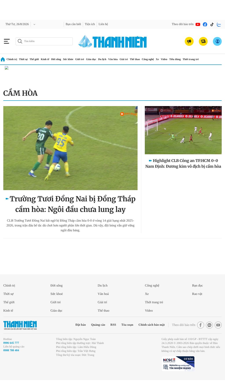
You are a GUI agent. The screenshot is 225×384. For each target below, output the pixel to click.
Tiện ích (90, 24)
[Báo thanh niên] (112, 41)
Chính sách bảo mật (151, 325)
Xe (157, 59)
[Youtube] (198, 24)
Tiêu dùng (175, 59)
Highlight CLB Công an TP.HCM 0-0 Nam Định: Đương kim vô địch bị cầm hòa (183, 163)
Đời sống (56, 59)
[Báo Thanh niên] (20, 325)
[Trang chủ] (3, 59)
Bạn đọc (197, 285)
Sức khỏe (68, 59)
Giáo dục (91, 59)
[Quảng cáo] (189, 41)
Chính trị (12, 59)
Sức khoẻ (57, 294)
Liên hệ (103, 24)
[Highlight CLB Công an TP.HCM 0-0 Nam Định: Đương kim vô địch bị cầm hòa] (183, 130)
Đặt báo (80, 325)
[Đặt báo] (203, 41)
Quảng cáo (98, 325)
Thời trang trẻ (191, 59)
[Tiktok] (212, 24)
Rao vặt (197, 294)
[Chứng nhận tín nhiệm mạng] (177, 363)
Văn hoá (103, 294)
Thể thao (135, 59)
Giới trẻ (79, 59)
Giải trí (124, 59)
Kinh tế (45, 59)
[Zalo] (219, 24)
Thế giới (34, 59)
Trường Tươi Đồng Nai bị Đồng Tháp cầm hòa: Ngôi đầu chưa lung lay (73, 204)
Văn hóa (113, 59)
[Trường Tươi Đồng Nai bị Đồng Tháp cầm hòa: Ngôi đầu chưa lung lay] (70, 148)
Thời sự (23, 59)
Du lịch (102, 59)
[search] (44, 41)
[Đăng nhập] (217, 41)
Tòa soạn (127, 325)
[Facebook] (205, 24)
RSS (113, 325)
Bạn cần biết (73, 24)
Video (164, 59)
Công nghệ (148, 59)
